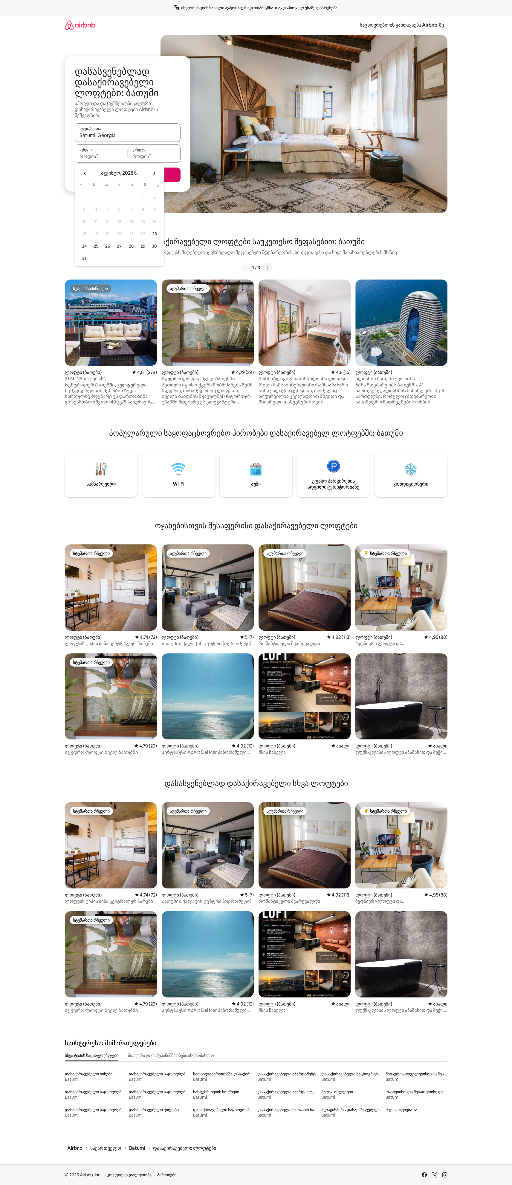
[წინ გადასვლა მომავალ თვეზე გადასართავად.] (154, 173)
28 (131, 246)
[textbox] (101, 156)
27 (119, 246)
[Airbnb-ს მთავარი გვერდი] (80, 25)
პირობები (166, 1175)
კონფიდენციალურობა (129, 1175)
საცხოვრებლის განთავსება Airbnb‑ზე (402, 25)
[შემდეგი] (267, 267)
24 (84, 246)
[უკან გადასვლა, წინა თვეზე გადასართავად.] (85, 173)
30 (154, 246)
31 (84, 258)
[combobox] (128, 135)
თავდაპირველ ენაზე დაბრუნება (306, 7)
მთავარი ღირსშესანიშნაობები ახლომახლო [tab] (171, 1055)
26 (107, 246)
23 (154, 234)
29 (142, 246)
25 (96, 246)
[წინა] (245, 267)
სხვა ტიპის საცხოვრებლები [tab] (91, 1055)
